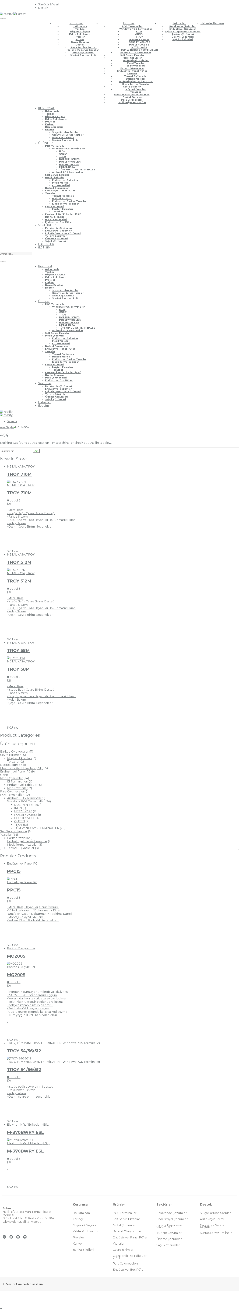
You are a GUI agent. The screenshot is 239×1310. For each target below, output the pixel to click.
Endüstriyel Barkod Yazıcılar (136, 81)
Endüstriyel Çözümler (182, 29)
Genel (4, 775)
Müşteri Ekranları (135, 89)
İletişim (218, 23)
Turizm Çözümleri (183, 34)
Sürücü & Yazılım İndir (83, 55)
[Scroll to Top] (1, 1308)
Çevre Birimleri (132, 86)
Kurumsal (76, 23)
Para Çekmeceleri (132, 100)
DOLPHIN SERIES (139, 39)
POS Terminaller (132, 26)
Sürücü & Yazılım (50, 4)
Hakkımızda (80, 26)
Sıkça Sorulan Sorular (83, 47)
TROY (139, 37)
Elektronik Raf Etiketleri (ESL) (132, 94)
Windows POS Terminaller (135, 29)
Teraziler (135, 92)
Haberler (207, 23)
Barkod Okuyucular (132, 68)
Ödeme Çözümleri (182, 37)
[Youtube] (25, 1237)
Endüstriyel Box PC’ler (132, 102)
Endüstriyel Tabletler (136, 60)
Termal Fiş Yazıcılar (135, 76)
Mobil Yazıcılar (135, 63)
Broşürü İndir (21, 543)
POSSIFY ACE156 (139, 44)
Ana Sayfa (7, 427)
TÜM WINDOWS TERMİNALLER (139, 50)
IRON (139, 31)
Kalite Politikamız (80, 34)
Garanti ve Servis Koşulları (83, 50)
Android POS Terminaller (135, 52)
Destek (43, 7)
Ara (36, 450)
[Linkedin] (11, 1237)
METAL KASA (139, 47)
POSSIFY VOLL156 (139, 42)
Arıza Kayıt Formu (83, 52)
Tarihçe (80, 29)
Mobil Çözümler (132, 58)
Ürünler (128, 23)
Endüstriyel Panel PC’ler (132, 71)
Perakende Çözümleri (182, 26)
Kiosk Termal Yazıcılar (135, 84)
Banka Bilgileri (80, 42)
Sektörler (179, 23)
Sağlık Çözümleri (182, 39)
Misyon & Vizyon (80, 31)
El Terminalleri (136, 65)
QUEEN (139, 34)
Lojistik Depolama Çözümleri (183, 31)
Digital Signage (132, 97)
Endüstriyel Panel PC (15, 771)
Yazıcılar (132, 73)
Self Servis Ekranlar (132, 55)
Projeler (80, 37)
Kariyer (80, 39)
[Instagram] (4, 1237)
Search (12, 421)
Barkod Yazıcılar (135, 79)
